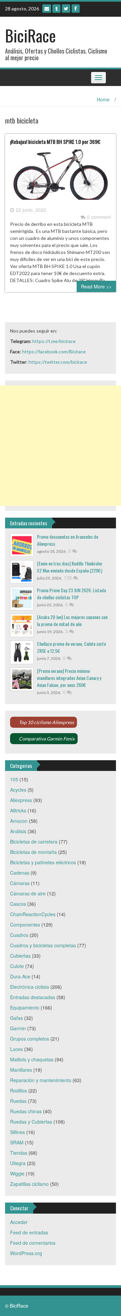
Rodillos (18, 1090)
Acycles (18, 789)
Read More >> (96, 286)
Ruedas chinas (26, 1111)
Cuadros (19, 935)
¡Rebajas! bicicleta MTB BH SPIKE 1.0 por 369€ (55, 141)
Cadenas (19, 872)
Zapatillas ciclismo (29, 1183)
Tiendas (18, 1152)
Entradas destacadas (32, 997)
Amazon (19, 820)
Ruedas (18, 1101)
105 (14, 779)
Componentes (25, 924)
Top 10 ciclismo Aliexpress (46, 722)
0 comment (99, 216)
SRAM (17, 1142)
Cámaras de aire (28, 893)
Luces (16, 1049)
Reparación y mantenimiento (40, 1080)
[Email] (46, 8)
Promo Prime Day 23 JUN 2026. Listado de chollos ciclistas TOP (71, 594)
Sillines (17, 1132)
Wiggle (17, 1173)
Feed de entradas (29, 1232)
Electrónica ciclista (29, 986)
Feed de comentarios (32, 1242)
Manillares (21, 1069)
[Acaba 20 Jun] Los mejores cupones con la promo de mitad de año (72, 620)
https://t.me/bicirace (54, 341)
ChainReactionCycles (32, 914)
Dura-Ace (20, 976)
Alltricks (18, 810)
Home (103, 99)
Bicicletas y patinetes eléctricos (43, 862)
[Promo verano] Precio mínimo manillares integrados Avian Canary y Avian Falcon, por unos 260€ (69, 677)
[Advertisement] (60, 445)
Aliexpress (21, 800)
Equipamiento (24, 1007)
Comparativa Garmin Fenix (47, 738)
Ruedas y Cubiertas (31, 1121)
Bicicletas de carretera (33, 841)
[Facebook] (76, 8)
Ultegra (18, 1163)
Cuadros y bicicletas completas (43, 945)
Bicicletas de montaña (33, 852)
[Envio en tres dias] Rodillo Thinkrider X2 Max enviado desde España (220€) (70, 567)
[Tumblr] (56, 8)
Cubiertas (20, 955)
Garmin (18, 1028)
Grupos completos (29, 1038)
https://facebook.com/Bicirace (54, 351)
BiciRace (30, 35)
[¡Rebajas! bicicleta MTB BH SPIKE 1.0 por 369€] (60, 177)
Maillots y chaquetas (31, 1059)
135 (68, 577)
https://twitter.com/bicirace (58, 362)
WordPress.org (26, 1253)
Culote (17, 966)
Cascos (18, 903)
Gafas (16, 1018)
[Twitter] (66, 8)
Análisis (18, 831)
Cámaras (20, 883)
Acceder (19, 1222)
